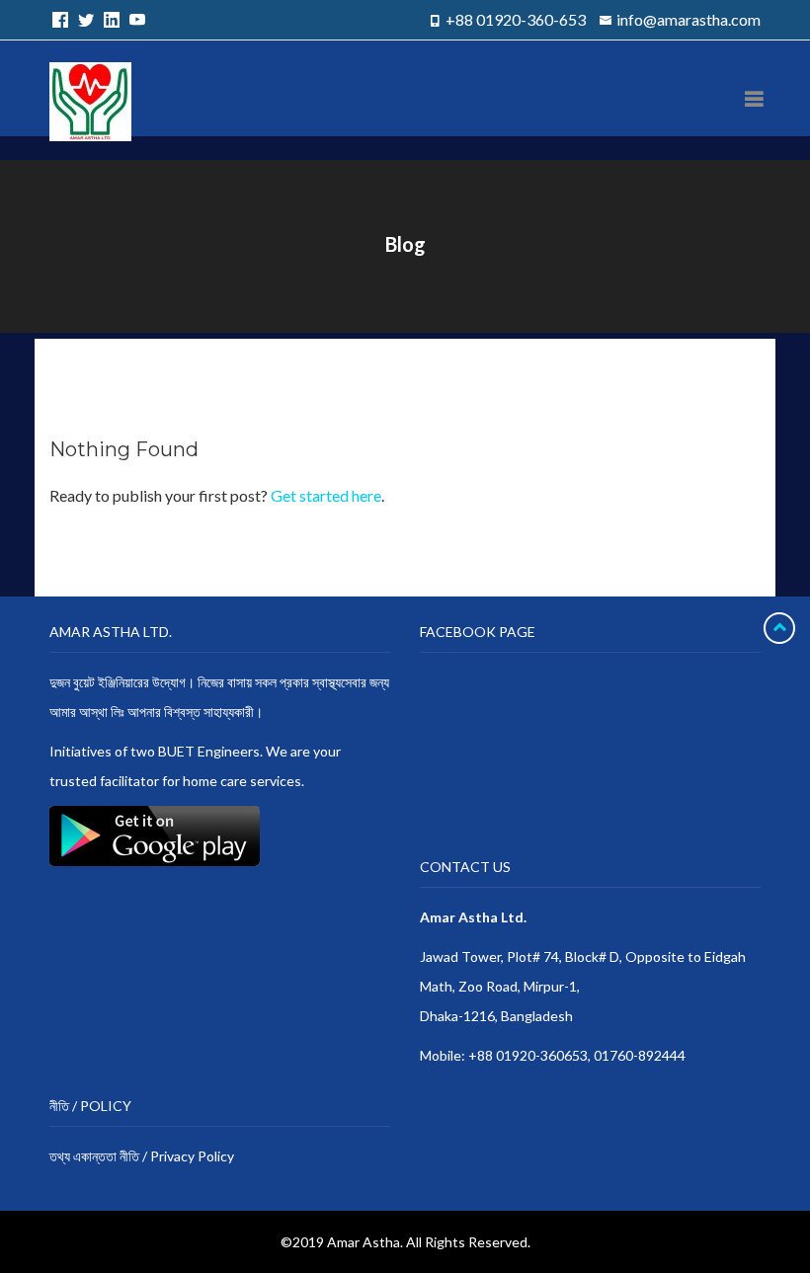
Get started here (326, 495)
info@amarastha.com (688, 19)
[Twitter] (83, 19)
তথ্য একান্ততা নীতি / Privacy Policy (141, 1156)
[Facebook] (57, 19)
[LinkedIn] (109, 19)
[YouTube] (134, 19)
